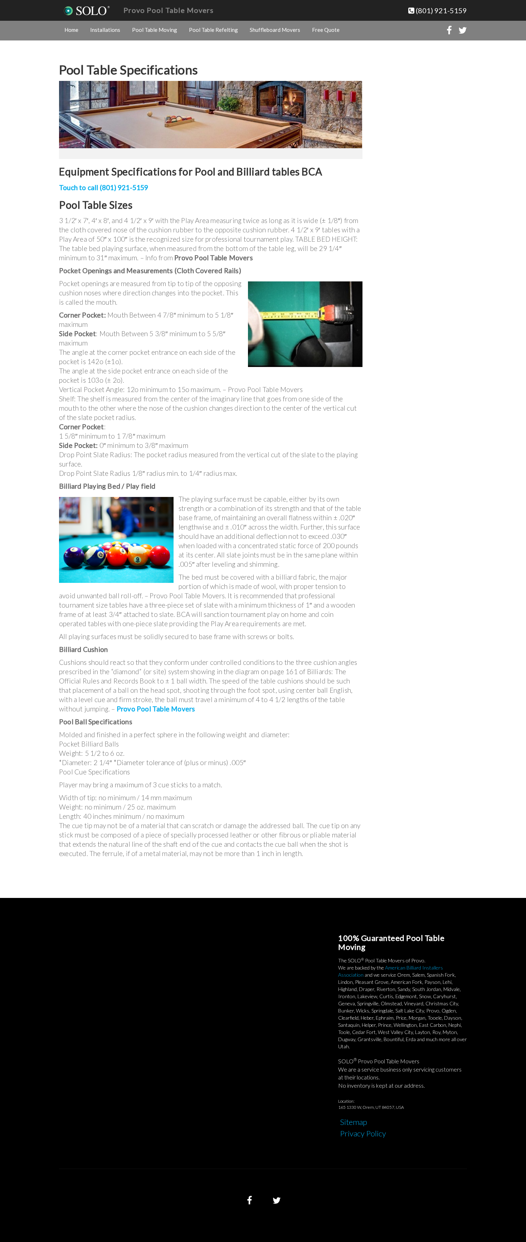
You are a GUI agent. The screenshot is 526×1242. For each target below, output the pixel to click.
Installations (105, 29)
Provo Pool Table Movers (168, 10)
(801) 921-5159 (440, 10)
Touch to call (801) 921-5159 (103, 187)
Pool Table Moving (154, 29)
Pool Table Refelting (213, 29)
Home (71, 29)
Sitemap (353, 1122)
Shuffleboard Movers (275, 29)
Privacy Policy (363, 1133)
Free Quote (326, 29)
